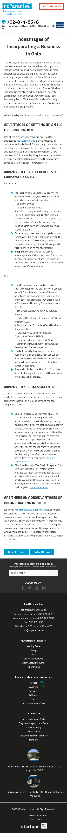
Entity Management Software (34, 735)
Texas (33, 699)
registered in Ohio (26, 141)
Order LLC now (16, 552)
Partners (33, 739)
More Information (39, 487)
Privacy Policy (35, 818)
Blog (33, 650)
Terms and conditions (35, 814)
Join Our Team (33, 666)
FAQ (34, 654)
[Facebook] (23, 588)
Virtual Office (33, 731)
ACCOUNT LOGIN (51, 6)
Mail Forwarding (33, 727)
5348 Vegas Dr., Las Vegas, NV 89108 (43, 768)
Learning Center (33, 646)
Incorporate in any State (33, 703)
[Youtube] (36, 588)
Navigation (60, 25)
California (33, 695)
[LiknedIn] (44, 588)
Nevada (33, 682)
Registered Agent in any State (33, 723)
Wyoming (33, 686)
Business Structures (33, 658)
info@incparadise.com (34, 630)
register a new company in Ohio (31, 510)
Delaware (33, 691)
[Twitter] (29, 588)
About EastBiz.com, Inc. (33, 662)
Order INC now (42, 552)
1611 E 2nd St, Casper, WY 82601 (47, 794)
